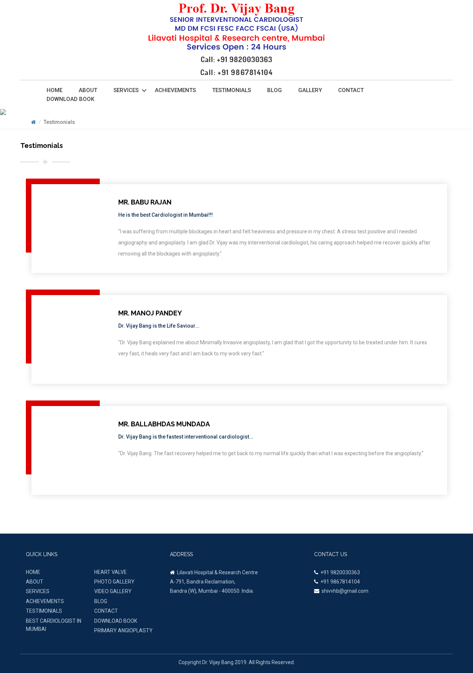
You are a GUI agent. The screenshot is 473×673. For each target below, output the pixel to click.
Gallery (310, 90)
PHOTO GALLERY (114, 582)
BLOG (100, 601)
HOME (33, 572)
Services (126, 90)
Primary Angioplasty (123, 630)
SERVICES (38, 591)
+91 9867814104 (340, 582)
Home (54, 90)
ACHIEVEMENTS (45, 601)
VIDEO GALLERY (113, 591)
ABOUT (34, 582)
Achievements (175, 90)
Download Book (70, 99)
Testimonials (231, 90)
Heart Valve (110, 572)
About (88, 90)
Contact (351, 90)
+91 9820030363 (340, 572)
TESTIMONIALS (44, 611)
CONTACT (106, 611)
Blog (274, 90)
